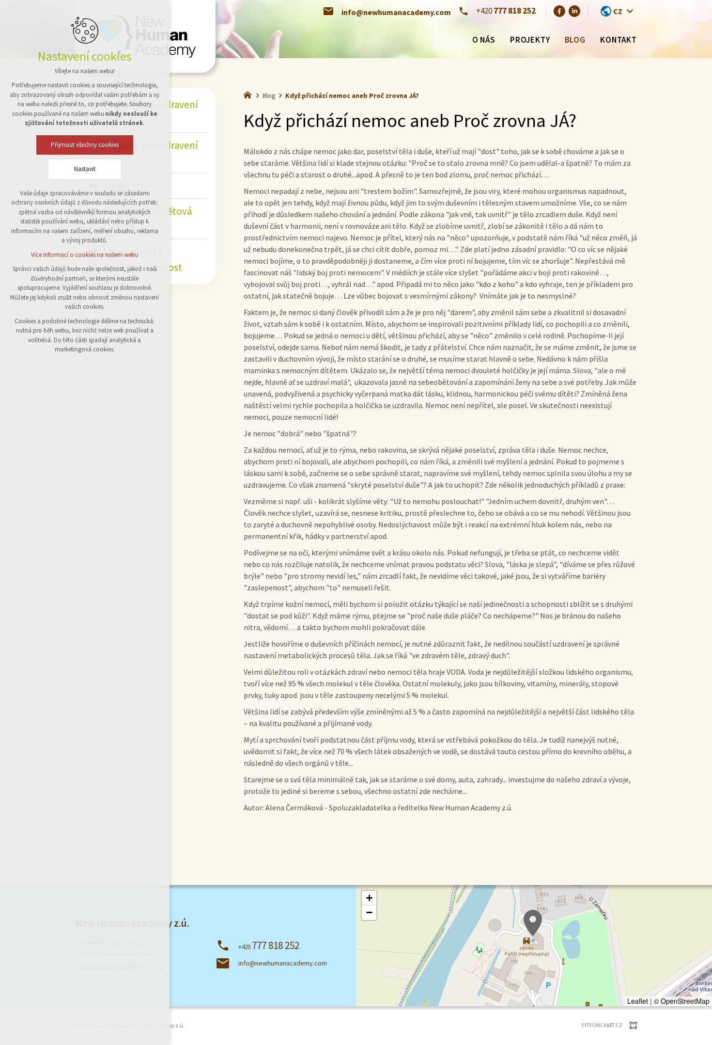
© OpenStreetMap (682, 1001)
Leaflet (637, 1001)
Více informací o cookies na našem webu (85, 255)
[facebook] (559, 10)
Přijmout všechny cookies (85, 145)
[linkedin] (574, 10)
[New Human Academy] (250, 94)
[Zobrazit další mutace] (629, 11)
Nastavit (84, 169)
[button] (533, 923)
